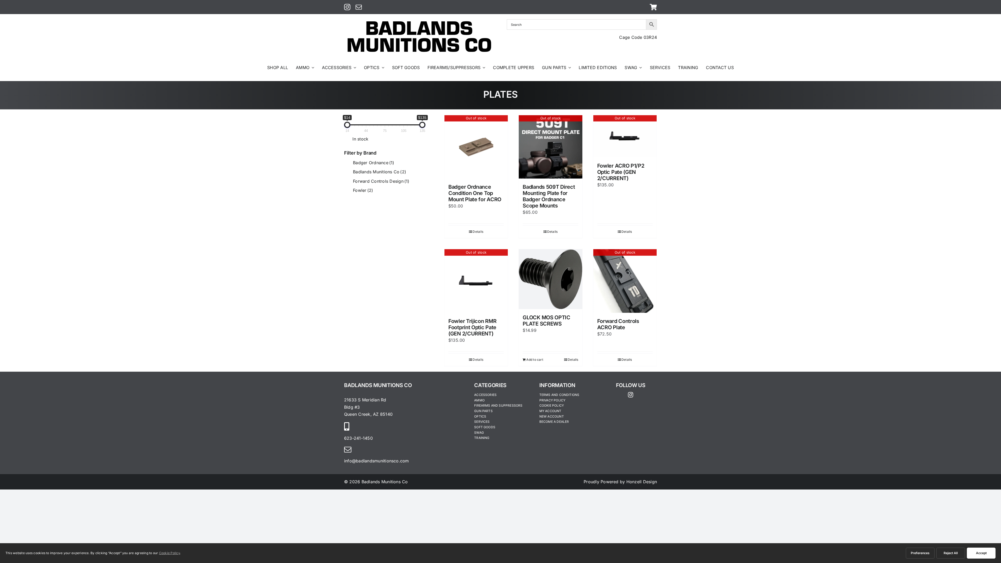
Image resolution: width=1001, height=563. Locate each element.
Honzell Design (641, 481)
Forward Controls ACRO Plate (618, 324)
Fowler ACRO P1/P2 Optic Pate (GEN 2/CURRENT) (620, 172)
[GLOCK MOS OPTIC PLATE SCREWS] (550, 279)
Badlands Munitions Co (379, 171)
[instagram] (347, 7)
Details (478, 232)
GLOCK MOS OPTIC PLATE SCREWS (546, 320)
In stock (360, 139)
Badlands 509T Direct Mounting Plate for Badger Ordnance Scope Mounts (549, 196)
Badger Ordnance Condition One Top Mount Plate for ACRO (474, 193)
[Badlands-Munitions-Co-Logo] (419, 21)
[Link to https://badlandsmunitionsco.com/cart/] (653, 7)
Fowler (363, 190)
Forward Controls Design (381, 181)
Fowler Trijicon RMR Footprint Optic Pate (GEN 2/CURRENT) (472, 327)
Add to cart (534, 360)
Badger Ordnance (373, 162)
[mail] (359, 7)
